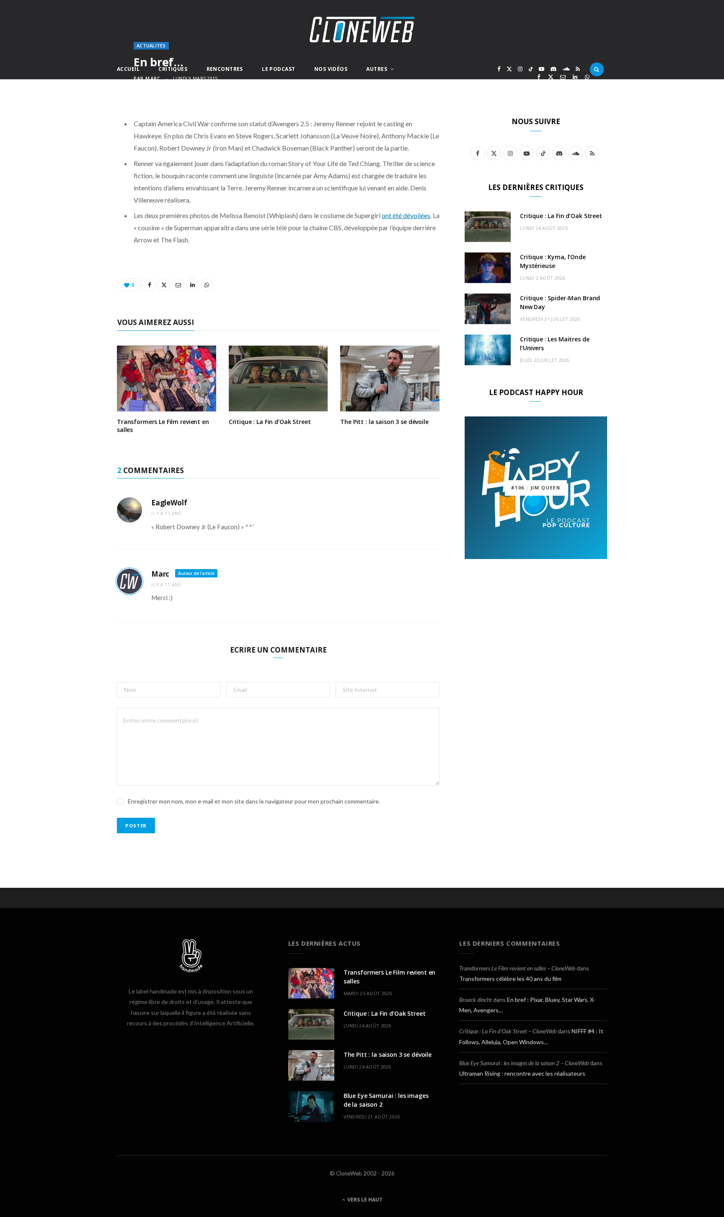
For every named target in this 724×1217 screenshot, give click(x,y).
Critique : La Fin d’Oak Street (270, 422)
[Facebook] (538, 77)
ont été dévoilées (406, 215)
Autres (376, 69)
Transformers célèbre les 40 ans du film (510, 978)
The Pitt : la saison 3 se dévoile (384, 422)
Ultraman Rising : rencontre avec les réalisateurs (522, 1073)
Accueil (128, 69)
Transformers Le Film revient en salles (163, 426)
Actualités (151, 45)
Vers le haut (364, 1199)
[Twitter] (551, 77)
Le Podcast (278, 69)
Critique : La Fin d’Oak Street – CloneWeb (507, 1031)
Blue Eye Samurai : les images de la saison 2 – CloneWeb (524, 1062)
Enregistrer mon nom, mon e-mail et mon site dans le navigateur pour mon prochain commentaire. (254, 801)
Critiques (172, 69)
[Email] (563, 77)
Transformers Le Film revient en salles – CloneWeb (517, 968)
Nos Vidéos (330, 69)
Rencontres (225, 69)
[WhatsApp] (587, 77)
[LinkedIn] (575, 77)
